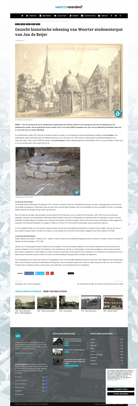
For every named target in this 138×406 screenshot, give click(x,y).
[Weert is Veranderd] (69, 6)
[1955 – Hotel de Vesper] (113, 302)
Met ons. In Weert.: (20, 384)
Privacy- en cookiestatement (103, 404)
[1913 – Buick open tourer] (91, 302)
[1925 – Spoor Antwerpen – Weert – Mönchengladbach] (25, 302)
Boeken (75, 16)
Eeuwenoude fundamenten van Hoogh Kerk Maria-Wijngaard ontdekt (74, 361)
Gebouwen (46, 16)
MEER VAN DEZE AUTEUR (55, 291)
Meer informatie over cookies (115, 386)
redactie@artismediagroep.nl (24, 355)
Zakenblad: (18, 391)
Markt (33, 24)
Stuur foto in (89, 16)
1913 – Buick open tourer (88, 311)
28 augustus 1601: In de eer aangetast (27, 284)
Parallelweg (19, 308)
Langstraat (93, 364)
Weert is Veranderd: (21, 380)
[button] (120, 15)
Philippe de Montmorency (71, 365)
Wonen (38, 24)
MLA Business (19, 394)
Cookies (114, 404)
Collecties (61, 16)
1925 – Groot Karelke (65, 311)
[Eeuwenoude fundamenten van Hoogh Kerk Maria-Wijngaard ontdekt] (58, 362)
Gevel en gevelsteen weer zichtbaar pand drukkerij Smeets (73, 341)
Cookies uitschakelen (120, 394)
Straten (32, 16)
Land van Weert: (20, 387)
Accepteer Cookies (120, 389)
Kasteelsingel (41, 308)
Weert (92, 348)
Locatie (92, 351)
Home (17, 21)
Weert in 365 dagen (96, 355)
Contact (104, 16)
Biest (61, 308)
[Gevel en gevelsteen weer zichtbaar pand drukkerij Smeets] (58, 341)
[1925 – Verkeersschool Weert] (47, 302)
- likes (43, 377)
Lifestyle (23, 24)
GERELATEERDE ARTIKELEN (28, 291)
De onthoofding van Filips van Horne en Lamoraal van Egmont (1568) (100, 284)
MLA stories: (18, 377)
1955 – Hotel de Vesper (110, 311)
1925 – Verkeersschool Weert (46, 311)
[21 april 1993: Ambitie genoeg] (58, 352)
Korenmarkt (107, 308)
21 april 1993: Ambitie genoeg (74, 350)
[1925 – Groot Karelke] (69, 302)
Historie (17, 24)
